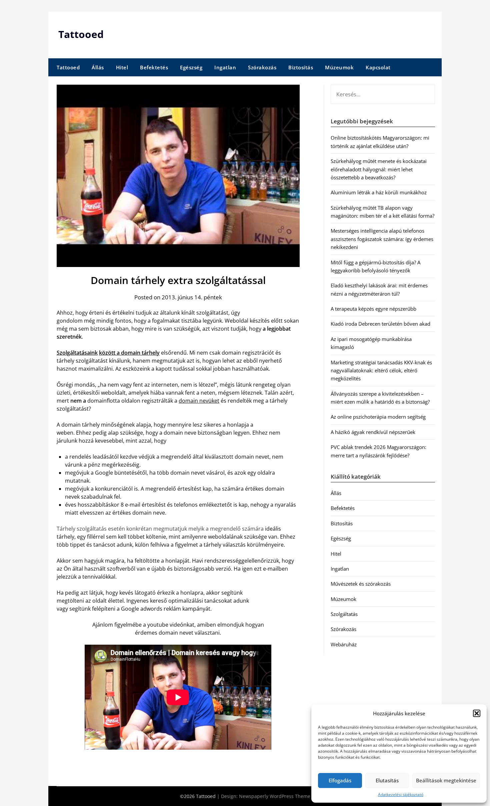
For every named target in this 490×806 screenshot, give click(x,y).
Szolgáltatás (344, 614)
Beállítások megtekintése (446, 780)
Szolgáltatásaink (77, 352)
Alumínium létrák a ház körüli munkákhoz (379, 192)
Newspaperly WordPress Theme (274, 796)
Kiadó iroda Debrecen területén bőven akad (380, 323)
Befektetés (154, 67)
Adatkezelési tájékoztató (400, 794)
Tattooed (81, 34)
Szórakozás (262, 67)
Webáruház (344, 644)
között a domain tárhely (129, 352)
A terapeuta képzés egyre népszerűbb (373, 308)
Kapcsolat (378, 67)
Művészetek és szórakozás (361, 583)
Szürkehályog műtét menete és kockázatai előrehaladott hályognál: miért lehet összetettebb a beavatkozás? (379, 169)
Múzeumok (339, 67)
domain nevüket (199, 400)
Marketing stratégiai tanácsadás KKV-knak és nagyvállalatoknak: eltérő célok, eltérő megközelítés (381, 370)
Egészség (191, 67)
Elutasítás (387, 780)
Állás (98, 67)
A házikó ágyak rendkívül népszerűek (373, 432)
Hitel (122, 67)
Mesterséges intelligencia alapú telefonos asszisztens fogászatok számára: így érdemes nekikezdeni (382, 238)
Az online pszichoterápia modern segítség (378, 416)
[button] (476, 713)
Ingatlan (225, 67)
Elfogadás (340, 780)
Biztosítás (300, 67)
